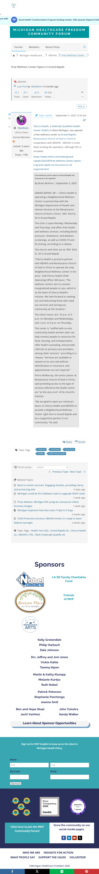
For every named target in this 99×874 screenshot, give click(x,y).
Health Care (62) (40, 530)
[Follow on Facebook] (63, 838)
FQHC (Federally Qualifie (57, 453)
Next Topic (76, 471)
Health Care (41, 449)
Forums (18, 47)
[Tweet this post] (9, 122)
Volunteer (77, 857)
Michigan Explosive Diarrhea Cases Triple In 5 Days (45, 510)
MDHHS (40, 453)
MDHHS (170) (26, 534)
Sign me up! (15, 784)
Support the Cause (52, 857)
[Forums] (14, 55)
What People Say (22, 857)
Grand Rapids (55, 449)
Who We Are (31, 852)
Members (34, 47)
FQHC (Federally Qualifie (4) (50, 534)
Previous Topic (60, 471)
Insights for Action (58, 852)
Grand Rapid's (68, 134)
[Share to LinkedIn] (9, 126)
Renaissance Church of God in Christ (53, 138)
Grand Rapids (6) (59, 530)
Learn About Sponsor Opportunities (49, 723)
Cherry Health (41, 126)
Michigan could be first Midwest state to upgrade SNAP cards (51, 493)
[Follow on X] (80, 838)
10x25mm (36, 86)
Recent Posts (53, 47)
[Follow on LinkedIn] (69, 838)
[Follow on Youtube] (74, 838)
